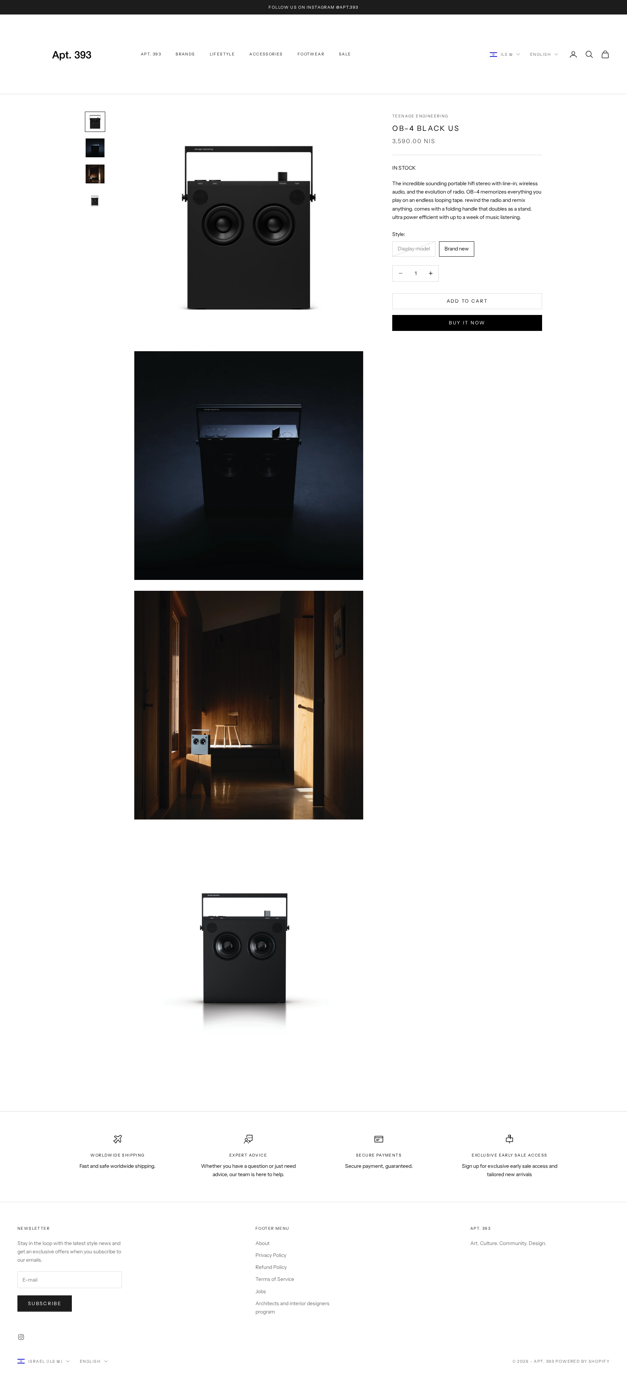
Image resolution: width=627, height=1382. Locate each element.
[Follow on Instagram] (21, 1337)
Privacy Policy (270, 1255)
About (262, 1243)
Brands (185, 54)
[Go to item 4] (95, 200)
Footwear (311, 54)
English (540, 54)
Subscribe (44, 1303)
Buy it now (467, 322)
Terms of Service (274, 1279)
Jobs (260, 1291)
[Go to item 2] (95, 148)
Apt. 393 (151, 54)
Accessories (266, 54)
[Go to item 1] (95, 122)
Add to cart (467, 301)
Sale (345, 54)
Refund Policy (271, 1267)
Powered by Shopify (583, 1361)
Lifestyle (222, 54)
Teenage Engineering (420, 116)
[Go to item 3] (95, 174)
